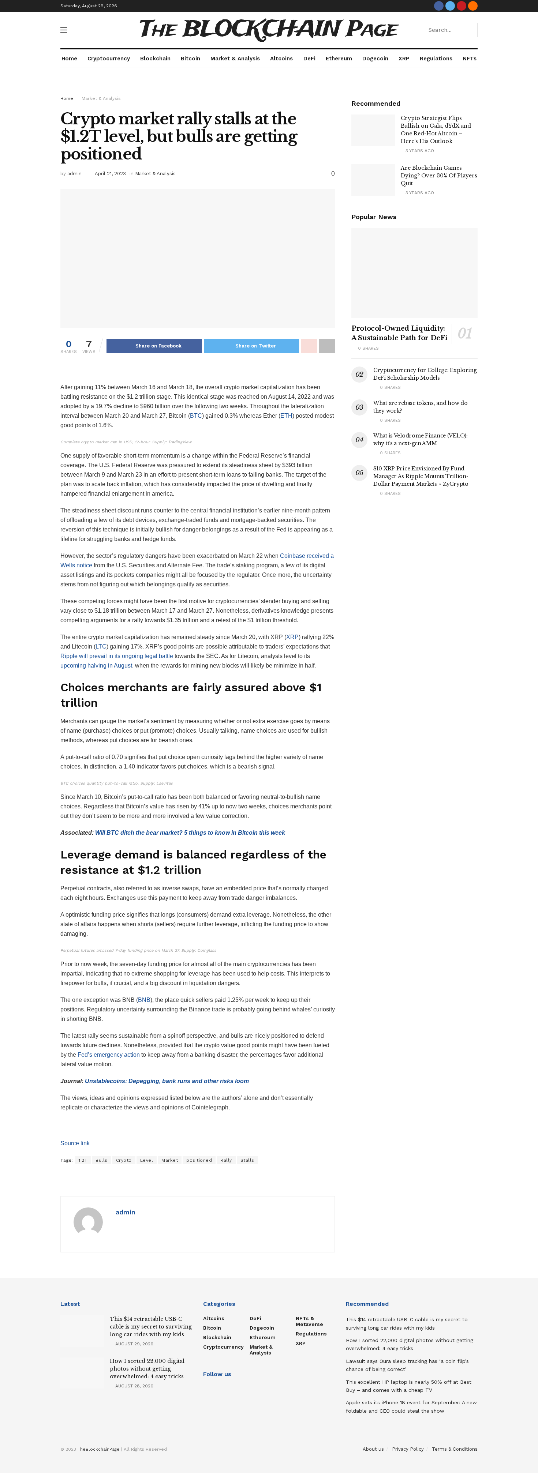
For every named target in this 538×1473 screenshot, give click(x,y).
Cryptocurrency (108, 58)
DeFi (309, 58)
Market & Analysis (235, 58)
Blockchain (155, 58)
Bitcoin (190, 58)
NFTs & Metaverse (309, 1321)
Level (146, 1160)
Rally (226, 1160)
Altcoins (281, 58)
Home (69, 58)
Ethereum (339, 58)
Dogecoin (375, 58)
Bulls (102, 1160)
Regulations (436, 58)
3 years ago (419, 150)
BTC (196, 416)
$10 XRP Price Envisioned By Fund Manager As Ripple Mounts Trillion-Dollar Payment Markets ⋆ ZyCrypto (420, 476)
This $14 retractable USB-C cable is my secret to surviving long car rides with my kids (151, 1327)
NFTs (470, 58)
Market (169, 1160)
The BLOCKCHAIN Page (269, 30)
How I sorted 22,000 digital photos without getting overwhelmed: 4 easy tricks (147, 1369)
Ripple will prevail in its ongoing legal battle (116, 656)
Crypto (124, 1160)
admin (74, 173)
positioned (199, 1160)
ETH (286, 416)
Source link (75, 1143)
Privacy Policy (408, 1449)
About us (373, 1449)
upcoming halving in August (96, 665)
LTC (101, 646)
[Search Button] (470, 30)
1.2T (83, 1160)
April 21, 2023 (110, 173)
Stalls (247, 1160)
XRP (404, 58)
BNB (144, 1000)
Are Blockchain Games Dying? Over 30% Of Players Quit (439, 176)
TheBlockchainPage (99, 1449)
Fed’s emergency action (109, 1055)
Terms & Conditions (455, 1449)
